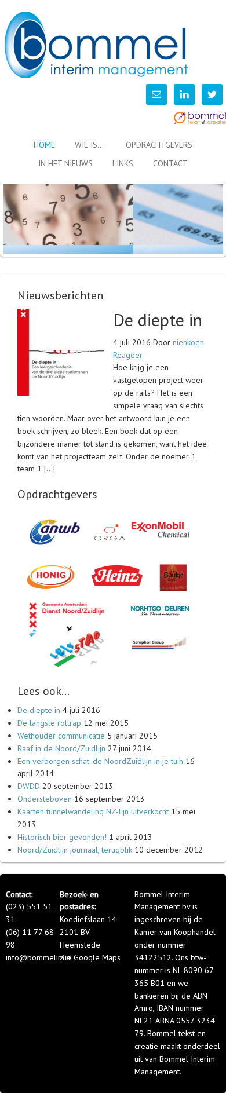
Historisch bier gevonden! (62, 837)
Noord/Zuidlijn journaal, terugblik (74, 850)
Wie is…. (90, 145)
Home (44, 145)
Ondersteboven (44, 799)
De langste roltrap (49, 723)
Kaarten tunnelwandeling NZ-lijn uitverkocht (93, 811)
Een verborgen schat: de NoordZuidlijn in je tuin (100, 761)
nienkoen (188, 342)
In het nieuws (65, 163)
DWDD (28, 786)
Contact (170, 163)
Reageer (128, 355)
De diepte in (157, 319)
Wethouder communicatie (61, 735)
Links (122, 163)
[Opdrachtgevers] (113, 681)
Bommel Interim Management (101, 45)
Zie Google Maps (90, 957)
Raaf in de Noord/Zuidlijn (61, 748)
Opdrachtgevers (159, 145)
